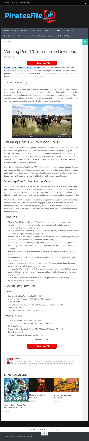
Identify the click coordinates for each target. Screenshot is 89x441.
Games (57, 30)
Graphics (47, 30)
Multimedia (67, 30)
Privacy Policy (25, 3)
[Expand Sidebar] (85, 42)
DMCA (14, 3)
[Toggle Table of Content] (26, 83)
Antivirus (24, 30)
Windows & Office (63, 36)
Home (6, 30)
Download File (43, 63)
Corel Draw (35, 30)
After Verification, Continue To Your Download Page (36, 36)
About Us (6, 3)
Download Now (9, 36)
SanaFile (10, 57)
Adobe (14, 30)
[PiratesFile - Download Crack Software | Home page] (30, 16)
